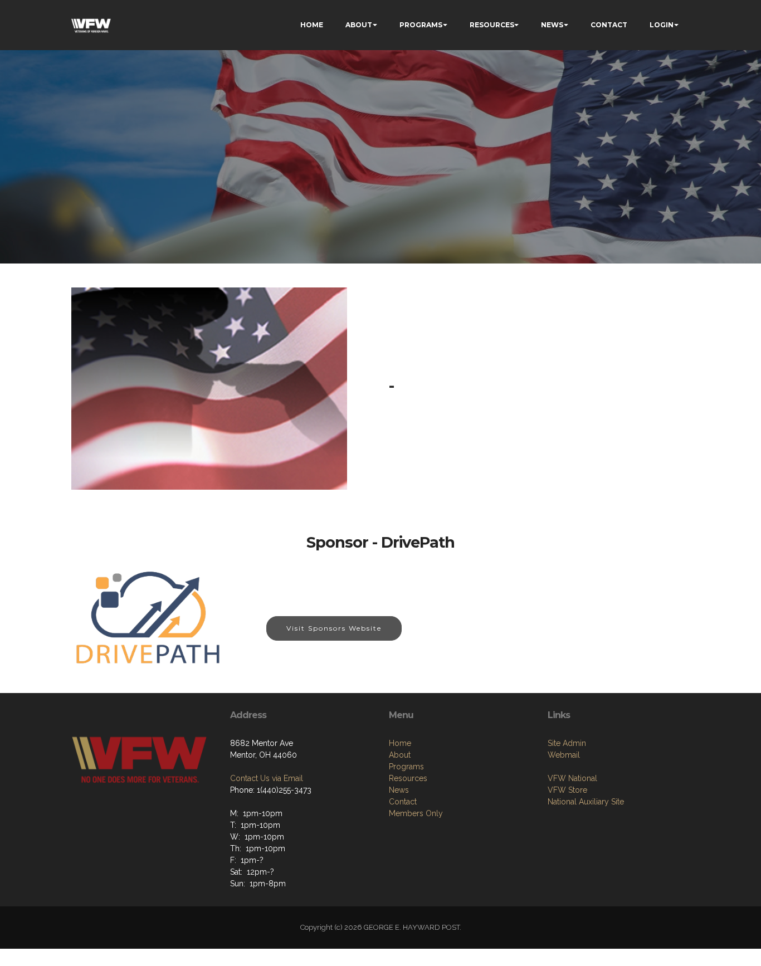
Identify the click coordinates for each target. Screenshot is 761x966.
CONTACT (609, 25)
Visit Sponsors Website (334, 628)
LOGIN (662, 25)
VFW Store (567, 790)
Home (400, 743)
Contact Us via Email (266, 778)
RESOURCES (492, 25)
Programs (406, 766)
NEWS (552, 25)
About (400, 754)
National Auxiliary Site (586, 801)
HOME (311, 25)
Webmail (564, 754)
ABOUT (358, 25)
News (399, 790)
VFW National (572, 778)
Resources (408, 778)
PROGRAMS (420, 25)
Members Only (416, 813)
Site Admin (567, 743)
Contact (403, 801)
